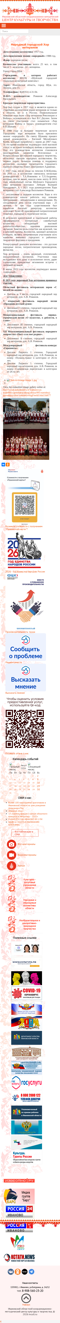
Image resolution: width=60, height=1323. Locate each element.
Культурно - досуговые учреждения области (29, 883)
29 (33, 789)
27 (24, 789)
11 (15, 783)
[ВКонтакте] (3, 464)
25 (15, 789)
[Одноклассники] (8, 464)
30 (38, 789)
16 (38, 782)
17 (10, 786)
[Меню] (3, 26)
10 (10, 783)
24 (10, 789)
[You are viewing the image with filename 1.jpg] (22, 380)
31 (10, 793)
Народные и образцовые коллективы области (29, 904)
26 (20, 789)
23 (38, 786)
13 (24, 783)
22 (33, 786)
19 (20, 786)
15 (33, 783)
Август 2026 (24, 767)
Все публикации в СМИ (24, 833)
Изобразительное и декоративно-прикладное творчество (29, 924)
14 (29, 783)
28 (29, 789)
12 (20, 783)
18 (15, 786)
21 (29, 786)
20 (24, 786)
